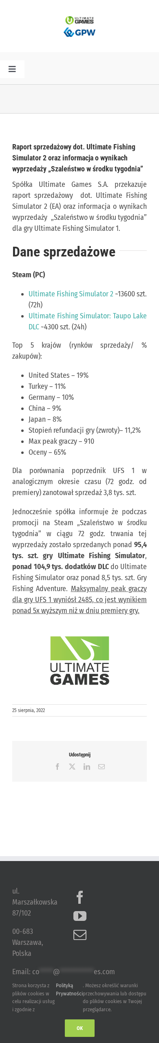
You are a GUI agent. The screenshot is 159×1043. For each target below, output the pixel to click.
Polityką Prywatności (69, 989)
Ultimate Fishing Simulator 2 (71, 293)
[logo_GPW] (79, 28)
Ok (80, 1028)
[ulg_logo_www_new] (79, 19)
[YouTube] (79, 915)
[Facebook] (79, 897)
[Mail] (79, 934)
